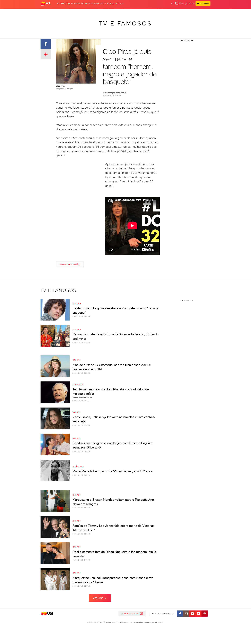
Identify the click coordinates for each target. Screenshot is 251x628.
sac (172, 3)
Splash (128, 12)
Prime (187, 12)
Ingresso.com (63, 4)
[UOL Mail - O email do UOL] (179, 3)
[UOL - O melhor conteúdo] (46, 4)
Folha (110, 12)
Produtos (46, 12)
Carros (92, 12)
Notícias (73, 12)
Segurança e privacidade (153, 622)
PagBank (111, 4)
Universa (137, 12)
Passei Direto (100, 4)
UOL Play (119, 4)
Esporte (119, 12)
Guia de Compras (205, 12)
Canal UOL (167, 12)
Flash (55, 12)
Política (83, 12)
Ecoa (158, 12)
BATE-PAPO (75, 4)
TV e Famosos (125, 23)
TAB (182, 12)
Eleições (63, 12)
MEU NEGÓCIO (87, 4)
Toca (193, 12)
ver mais (98, 598)
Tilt (154, 12)
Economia (101, 12)
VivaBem (146, 12)
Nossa (176, 12)
